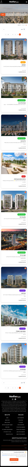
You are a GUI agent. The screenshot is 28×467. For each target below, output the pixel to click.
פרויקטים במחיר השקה (20, 434)
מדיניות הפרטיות (4, 455)
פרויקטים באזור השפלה (20, 429)
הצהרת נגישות (7, 422)
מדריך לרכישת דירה (7, 431)
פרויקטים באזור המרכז (20, 427)
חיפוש (3, 14)
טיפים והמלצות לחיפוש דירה (7, 429)
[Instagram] (12, 399)
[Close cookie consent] (2, 452)
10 (8, 34)
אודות (7, 417)
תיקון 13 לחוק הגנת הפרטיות (7, 424)
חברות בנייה (20, 420)
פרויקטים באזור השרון (21, 431)
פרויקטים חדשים (21, 417)
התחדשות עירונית (21, 424)
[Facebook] (15, 399)
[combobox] (16, 14)
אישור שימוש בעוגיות (14, 459)
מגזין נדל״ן (21, 422)
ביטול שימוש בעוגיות (14, 462)
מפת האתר (7, 427)
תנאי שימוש (7, 420)
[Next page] (6, 34)
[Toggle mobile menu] (26, 2)
